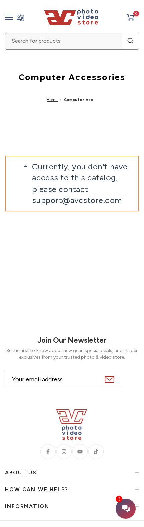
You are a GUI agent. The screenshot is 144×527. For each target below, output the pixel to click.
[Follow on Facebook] (48, 451)
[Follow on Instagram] (64, 451)
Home (52, 100)
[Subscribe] (108, 379)
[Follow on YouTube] (80, 451)
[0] (130, 17)
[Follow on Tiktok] (96, 451)
